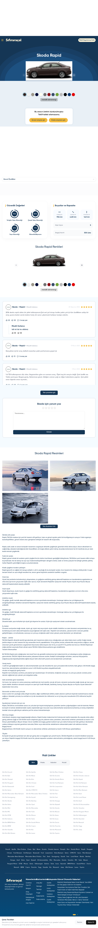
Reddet (79, 922)
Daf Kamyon (27, 853)
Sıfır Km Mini (6, 808)
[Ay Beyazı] (28, 94)
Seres (31, 863)
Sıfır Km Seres (54, 815)
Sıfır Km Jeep (77, 829)
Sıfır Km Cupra (31, 826)
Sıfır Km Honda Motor (57, 779)
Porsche (34, 867)
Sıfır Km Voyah (78, 779)
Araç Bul (39, 883)
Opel (28, 860)
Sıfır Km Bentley (31, 801)
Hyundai (63, 863)
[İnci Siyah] (65, 94)
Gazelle (45, 867)
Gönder (49, 432)
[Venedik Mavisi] (36, 94)
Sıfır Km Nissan (55, 811)
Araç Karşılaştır (29, 893)
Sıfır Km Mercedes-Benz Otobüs (36, 794)
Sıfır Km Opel (30, 804)
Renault (16, 867)
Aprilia (14, 849)
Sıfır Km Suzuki (31, 797)
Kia (50, 867)
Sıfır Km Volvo (6, 804)
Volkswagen (39, 863)
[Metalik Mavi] (53, 94)
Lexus (76, 867)
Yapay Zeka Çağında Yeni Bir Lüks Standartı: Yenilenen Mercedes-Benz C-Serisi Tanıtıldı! (72, 899)
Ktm (68, 849)
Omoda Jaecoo (53, 849)
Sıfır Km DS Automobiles (81, 804)
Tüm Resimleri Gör (49, 526)
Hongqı (12, 860)
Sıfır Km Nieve (30, 776)
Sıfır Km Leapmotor (56, 786)
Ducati (7, 849)
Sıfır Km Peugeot (7, 783)
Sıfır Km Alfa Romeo (8, 833)
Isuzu (57, 863)
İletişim (28, 888)
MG (76, 860)
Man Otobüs (21, 849)
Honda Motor (75, 849)
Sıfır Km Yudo (30, 811)
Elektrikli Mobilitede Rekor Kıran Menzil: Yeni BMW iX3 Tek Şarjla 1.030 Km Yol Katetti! (74, 884)
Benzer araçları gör (38, 120)
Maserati (56, 867)
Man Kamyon (86, 853)
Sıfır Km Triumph (7, 779)
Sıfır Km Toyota (55, 833)
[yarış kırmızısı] (73, 94)
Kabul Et (91, 922)
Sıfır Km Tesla (30, 819)
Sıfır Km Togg (77, 826)
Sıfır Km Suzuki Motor (33, 822)
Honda (64, 860)
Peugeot (90, 849)
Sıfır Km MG (6, 811)
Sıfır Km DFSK (6, 815)
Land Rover (74, 856)
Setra (66, 853)
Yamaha (70, 860)
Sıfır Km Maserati (55, 829)
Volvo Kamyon (58, 853)
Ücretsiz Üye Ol (29, 884)
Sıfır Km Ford (30, 786)
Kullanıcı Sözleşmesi (51, 895)
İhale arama (40, 899)
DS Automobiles (42, 860)
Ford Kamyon (17, 853)
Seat (48, 856)
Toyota (82, 867)
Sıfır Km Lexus (30, 833)
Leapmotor (49, 853)
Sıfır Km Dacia (54, 822)
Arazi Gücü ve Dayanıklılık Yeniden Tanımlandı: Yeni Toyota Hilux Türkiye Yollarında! (75, 904)
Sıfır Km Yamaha (78, 808)
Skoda (82, 856)
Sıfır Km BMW (6, 826)
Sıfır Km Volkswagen (80, 815)
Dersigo (39, 886)
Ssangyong (55, 856)
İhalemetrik (40, 896)
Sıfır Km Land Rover (79, 797)
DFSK (20, 863)
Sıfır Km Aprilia (31, 772)
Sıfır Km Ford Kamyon (57, 783)
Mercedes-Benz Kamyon (16, 856)
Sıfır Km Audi (77, 801)
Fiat (44, 856)
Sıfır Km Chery (78, 772)
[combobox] (49, 179)
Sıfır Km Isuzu (54, 819)
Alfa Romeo (69, 867)
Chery (29, 849)
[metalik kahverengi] (24, 94)
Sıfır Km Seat (77, 794)
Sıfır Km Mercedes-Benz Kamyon (13, 794)
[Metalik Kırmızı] (49, 94)
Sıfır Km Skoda (7, 801)
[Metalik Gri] (44, 94)
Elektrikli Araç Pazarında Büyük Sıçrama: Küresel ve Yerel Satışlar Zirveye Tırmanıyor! (75, 894)
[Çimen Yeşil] (57, 94)
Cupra (27, 867)
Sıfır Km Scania (55, 776)
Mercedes (57, 860)
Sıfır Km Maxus (31, 815)
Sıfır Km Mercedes (32, 808)
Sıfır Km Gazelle (7, 829)
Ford (42, 853)
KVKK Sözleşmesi (51, 890)
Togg (39, 867)
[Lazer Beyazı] (40, 94)
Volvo (23, 860)
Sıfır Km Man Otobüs (56, 772)
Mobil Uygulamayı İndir (87, 40)
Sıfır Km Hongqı (55, 801)
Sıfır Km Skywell (55, 804)
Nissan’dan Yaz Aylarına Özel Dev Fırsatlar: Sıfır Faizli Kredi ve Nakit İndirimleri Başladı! (73, 889)
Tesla (52, 863)
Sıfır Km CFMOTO (31, 790)
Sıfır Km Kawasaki (8, 786)
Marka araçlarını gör (58, 120)
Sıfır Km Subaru (7, 819)
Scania (44, 849)
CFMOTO (73, 853)
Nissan (85, 860)
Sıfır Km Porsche (55, 826)
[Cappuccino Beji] (32, 94)
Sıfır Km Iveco (54, 790)
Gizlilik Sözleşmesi (51, 884)
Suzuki (63, 856)
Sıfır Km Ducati (7, 772)
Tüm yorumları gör (49, 392)
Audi (18, 860)
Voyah (83, 849)
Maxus (26, 863)
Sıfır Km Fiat (54, 794)
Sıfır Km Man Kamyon (80, 790)
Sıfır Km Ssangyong (8, 797)
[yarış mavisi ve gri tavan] (69, 94)
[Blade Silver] (61, 94)
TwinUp (38, 889)
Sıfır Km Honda (55, 808)
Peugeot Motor (12, 863)
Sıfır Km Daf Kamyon (80, 783)
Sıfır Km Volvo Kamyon (80, 786)
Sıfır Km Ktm (30, 779)
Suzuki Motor (81, 863)
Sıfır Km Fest (54, 797)
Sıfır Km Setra (6, 790)
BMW (22, 867)
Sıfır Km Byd (6, 776)
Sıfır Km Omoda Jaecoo (81, 776)
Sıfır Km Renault (78, 822)
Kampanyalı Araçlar (30, 899)
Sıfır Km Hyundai (78, 819)
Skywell (33, 860)
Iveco (79, 853)
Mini (50, 860)
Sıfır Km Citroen (31, 783)
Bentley (87, 856)
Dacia (89, 863)
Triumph (62, 849)
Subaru (46, 863)
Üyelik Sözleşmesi (51, 901)
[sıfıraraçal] (13, 40)
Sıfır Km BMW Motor (8, 822)
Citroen (9, 853)
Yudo (80, 860)
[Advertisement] (49, 18)
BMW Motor (71, 863)
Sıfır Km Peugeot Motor (81, 811)
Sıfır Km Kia (29, 829)
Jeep (62, 867)
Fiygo (38, 893)
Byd (34, 849)
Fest (67, 856)
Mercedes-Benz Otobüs (33, 856)
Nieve (38, 849)
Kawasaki (36, 853)
